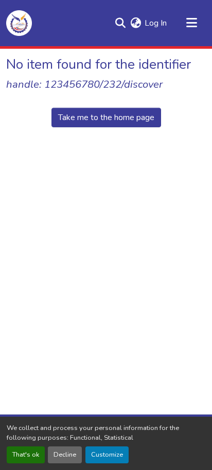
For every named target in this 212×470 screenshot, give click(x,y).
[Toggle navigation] (191, 23)
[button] (19, 23)
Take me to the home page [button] (106, 117)
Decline (65, 454)
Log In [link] (156, 23)
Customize (107, 454)
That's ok (25, 454)
